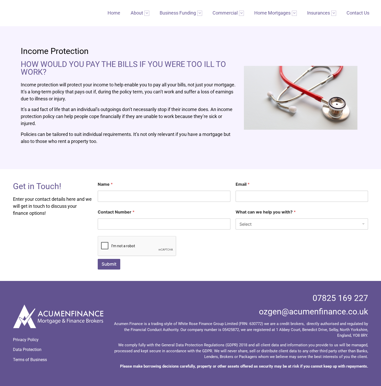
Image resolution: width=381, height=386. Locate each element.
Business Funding (178, 13)
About (137, 13)
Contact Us (358, 13)
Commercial (225, 13)
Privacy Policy (26, 339)
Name (105, 184)
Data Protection (27, 349)
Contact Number (116, 212)
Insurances (318, 13)
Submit (109, 264)
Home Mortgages (272, 13)
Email (243, 184)
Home (114, 13)
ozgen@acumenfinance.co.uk (313, 311)
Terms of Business (30, 359)
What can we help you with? (266, 212)
